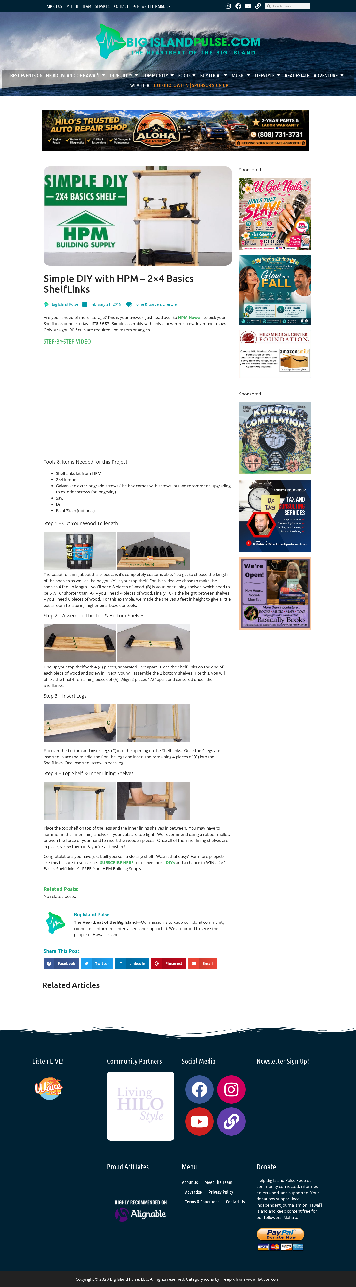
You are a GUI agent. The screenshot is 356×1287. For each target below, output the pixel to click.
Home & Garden (147, 304)
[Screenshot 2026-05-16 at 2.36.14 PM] (175, 150)
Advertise (193, 1192)
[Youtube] (248, 6)
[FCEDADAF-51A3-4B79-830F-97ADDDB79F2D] (275, 550)
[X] (275, 377)
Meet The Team (218, 1182)
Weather (139, 85)
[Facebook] (238, 6)
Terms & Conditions (202, 1201)
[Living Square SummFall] (275, 323)
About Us (54, 6)
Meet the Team (78, 6)
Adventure (326, 75)
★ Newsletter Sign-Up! (152, 6)
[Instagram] (228, 6)
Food (184, 75)
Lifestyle (265, 75)
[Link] (258, 6)
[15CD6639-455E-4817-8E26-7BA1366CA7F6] (275, 248)
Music (238, 75)
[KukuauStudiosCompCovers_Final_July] (275, 473)
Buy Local (211, 75)
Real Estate (297, 75)
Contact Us (235, 1201)
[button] (61, 963)
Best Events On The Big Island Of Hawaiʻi (55, 75)
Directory (121, 75)
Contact (121, 6)
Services (102, 6)
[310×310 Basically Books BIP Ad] (275, 628)
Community (155, 75)
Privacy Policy (221, 1192)
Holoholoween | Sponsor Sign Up (191, 85)
